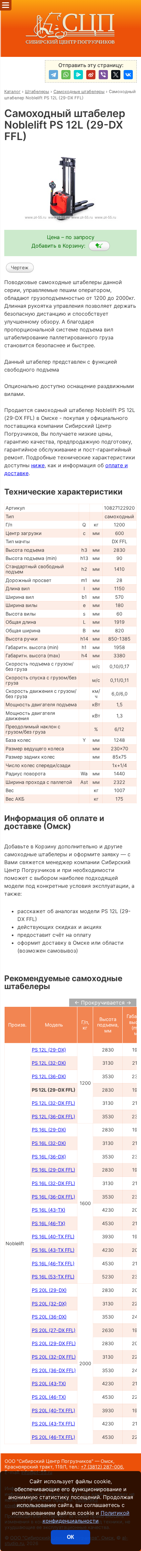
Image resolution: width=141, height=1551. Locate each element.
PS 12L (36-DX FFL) (53, 1116)
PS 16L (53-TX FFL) (53, 1276)
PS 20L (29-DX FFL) (54, 1343)
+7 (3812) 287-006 (102, 1466)
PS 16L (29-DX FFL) (53, 1170)
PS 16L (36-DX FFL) (53, 1197)
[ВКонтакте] (128, 74)
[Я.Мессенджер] (78, 74)
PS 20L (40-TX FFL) (53, 1410)
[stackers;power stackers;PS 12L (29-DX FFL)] (99, 246)
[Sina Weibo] (90, 74)
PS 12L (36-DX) (49, 1076)
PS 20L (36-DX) (49, 1317)
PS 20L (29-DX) (49, 1290)
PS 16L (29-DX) (49, 1129)
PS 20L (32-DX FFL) (54, 1357)
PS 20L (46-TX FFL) (53, 1437)
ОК (70, 1537)
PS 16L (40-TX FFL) (53, 1236)
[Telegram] (53, 74)
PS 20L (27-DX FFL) (53, 1330)
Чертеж (20, 267)
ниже (38, 465)
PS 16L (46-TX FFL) (53, 1263)
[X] (115, 74)
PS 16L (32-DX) (49, 1143)
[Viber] (103, 74)
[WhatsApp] (65, 74)
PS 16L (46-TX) (48, 1223)
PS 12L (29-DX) (49, 1050)
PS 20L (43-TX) (49, 1383)
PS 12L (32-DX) (49, 1063)
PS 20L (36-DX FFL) (54, 1370)
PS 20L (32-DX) (49, 1303)
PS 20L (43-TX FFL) (53, 1423)
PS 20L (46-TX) (49, 1397)
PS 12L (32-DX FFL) (53, 1103)
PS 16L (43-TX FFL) (53, 1250)
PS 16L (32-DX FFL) (53, 1183)
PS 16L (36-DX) (49, 1156)
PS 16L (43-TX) (48, 1210)
